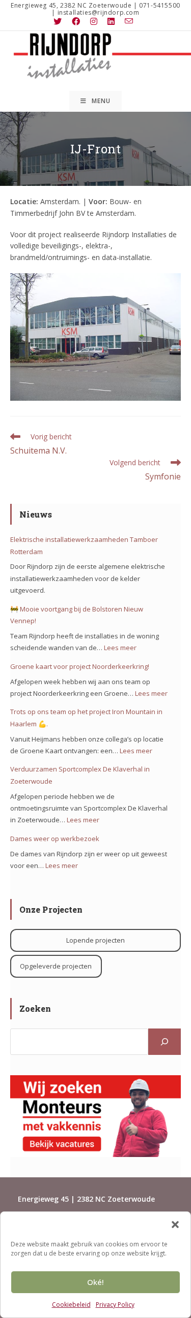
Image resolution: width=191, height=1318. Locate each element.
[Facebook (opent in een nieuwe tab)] (76, 21)
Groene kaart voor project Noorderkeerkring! (79, 666)
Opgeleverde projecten (56, 966)
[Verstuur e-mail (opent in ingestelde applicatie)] (129, 21)
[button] (175, 1224)
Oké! (95, 1282)
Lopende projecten (95, 940)
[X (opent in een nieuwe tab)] (60, 21)
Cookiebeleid (71, 1304)
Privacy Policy (115, 1304)
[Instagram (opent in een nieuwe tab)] (93, 21)
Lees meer (120, 647)
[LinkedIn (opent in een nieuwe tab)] (111, 21)
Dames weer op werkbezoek (54, 838)
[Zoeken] (164, 1041)
